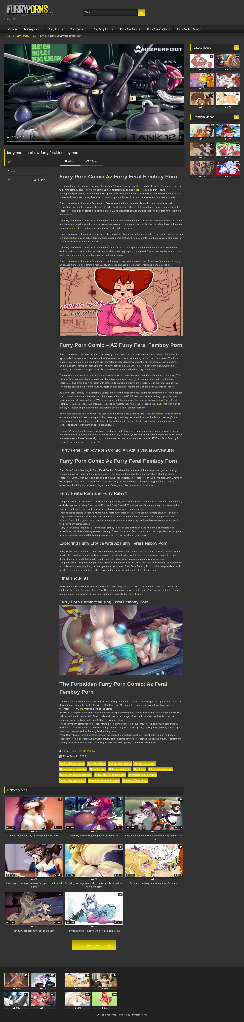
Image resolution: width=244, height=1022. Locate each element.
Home (14, 29)
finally (83, 708)
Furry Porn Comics (157, 29)
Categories (33, 29)
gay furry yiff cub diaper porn (111, 774)
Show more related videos (94, 945)
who (74, 228)
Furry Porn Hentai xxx (82, 751)
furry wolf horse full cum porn (77, 774)
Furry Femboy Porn (187, 29)
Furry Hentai (76, 29)
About (71, 161)
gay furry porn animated (75, 769)
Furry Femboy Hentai (26, 36)
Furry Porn (54, 29)
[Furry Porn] (29, 10)
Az (109, 177)
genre (139, 189)
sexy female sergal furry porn (105, 780)
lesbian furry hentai (121, 769)
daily (159, 403)
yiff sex (141, 769)
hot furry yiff (99, 769)
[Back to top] (233, 1012)
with (89, 193)
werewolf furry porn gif (136, 780)
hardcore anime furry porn (144, 774)
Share (93, 161)
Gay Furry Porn (102, 29)
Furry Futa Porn (128, 29)
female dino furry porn (161, 769)
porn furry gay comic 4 (74, 780)
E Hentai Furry (98, 763)
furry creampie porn (121, 763)
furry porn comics (146, 763)
